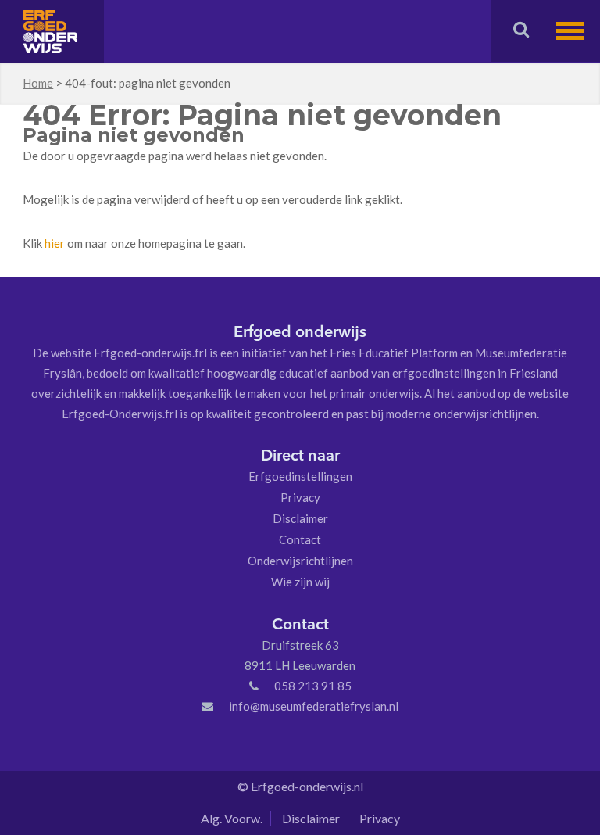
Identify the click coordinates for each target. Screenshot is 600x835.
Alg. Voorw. (231, 818)
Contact (300, 539)
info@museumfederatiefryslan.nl (313, 706)
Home (38, 83)
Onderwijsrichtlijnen (300, 561)
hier (55, 243)
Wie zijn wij (300, 582)
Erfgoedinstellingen (300, 476)
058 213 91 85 (313, 686)
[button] (578, 31)
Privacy (300, 497)
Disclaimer (300, 518)
